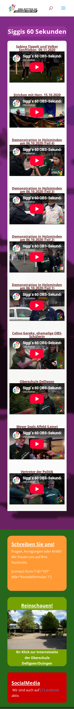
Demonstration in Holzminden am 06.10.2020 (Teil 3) (37, 190)
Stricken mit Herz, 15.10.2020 (37, 95)
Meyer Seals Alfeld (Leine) (37, 426)
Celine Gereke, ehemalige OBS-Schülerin (37, 335)
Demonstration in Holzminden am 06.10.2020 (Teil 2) (37, 238)
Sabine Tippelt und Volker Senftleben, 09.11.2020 (37, 48)
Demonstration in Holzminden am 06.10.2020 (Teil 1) (37, 286)
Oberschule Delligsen (37, 381)
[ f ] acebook (49, 690)
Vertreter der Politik (37, 471)
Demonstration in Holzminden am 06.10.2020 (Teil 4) (37, 142)
